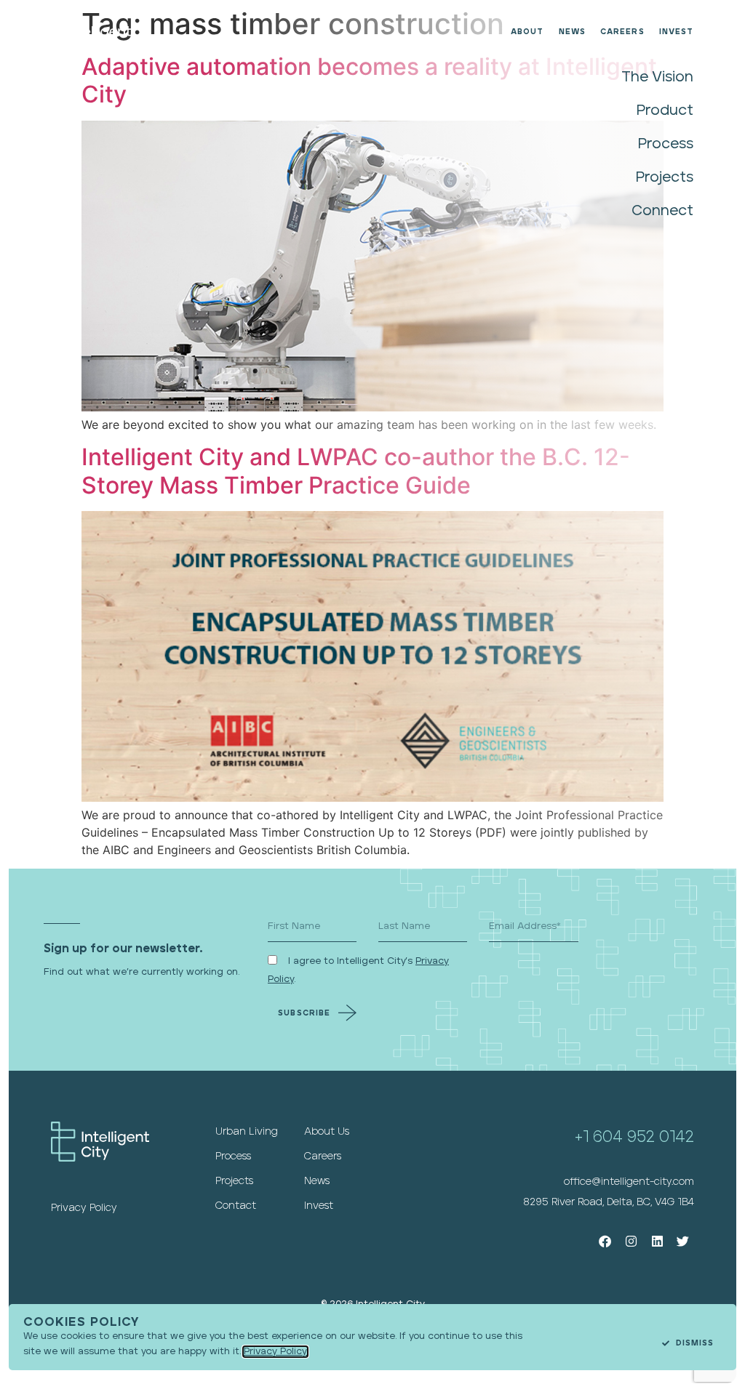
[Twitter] (683, 1241)
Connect (662, 211)
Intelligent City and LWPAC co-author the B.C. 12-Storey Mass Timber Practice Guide (355, 471)
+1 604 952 (617, 1137)
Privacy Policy (275, 1351)
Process (665, 144)
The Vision (657, 77)
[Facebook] (605, 1241)
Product (665, 110)
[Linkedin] (657, 1241)
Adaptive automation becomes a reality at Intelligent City (369, 80)
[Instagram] (631, 1241)
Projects (664, 177)
